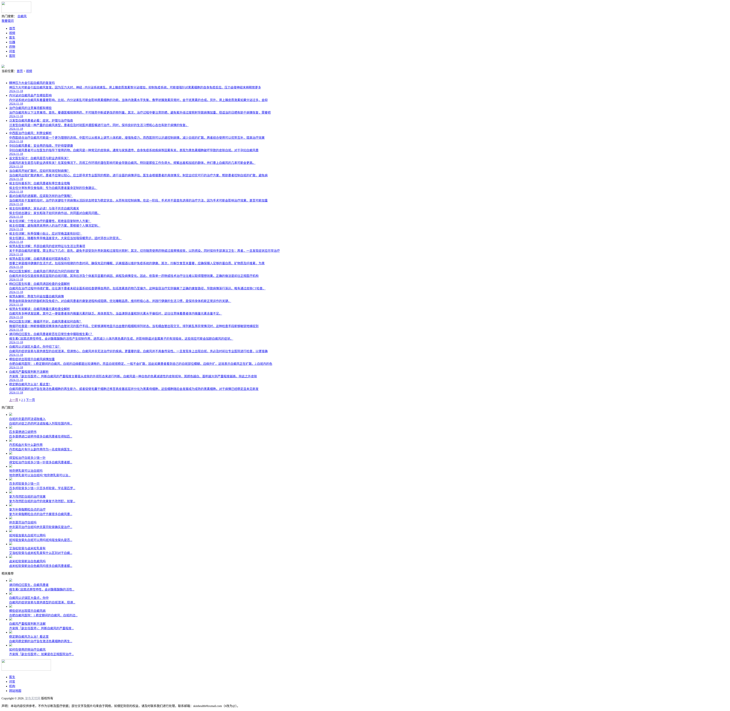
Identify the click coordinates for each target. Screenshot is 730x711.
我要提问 (8, 20)
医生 (12, 37)
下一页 (30, 400)
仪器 (12, 42)
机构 (12, 686)
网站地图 (15, 690)
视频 (12, 33)
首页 (12, 28)
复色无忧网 (32, 698)
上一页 (13, 400)
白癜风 (22, 16)
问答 (12, 51)
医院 (12, 55)
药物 (12, 46)
